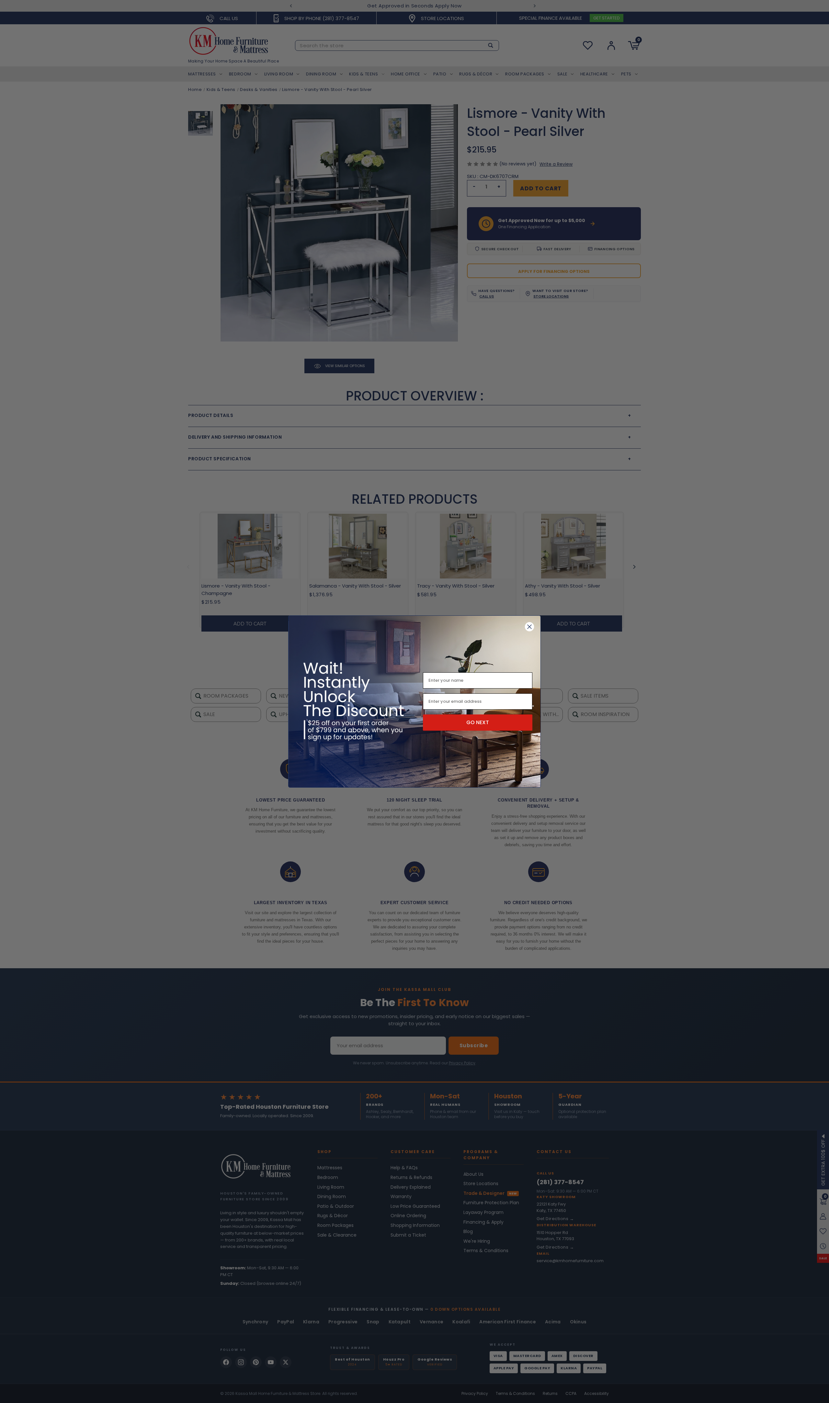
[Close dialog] (529, 627)
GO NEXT (477, 722)
